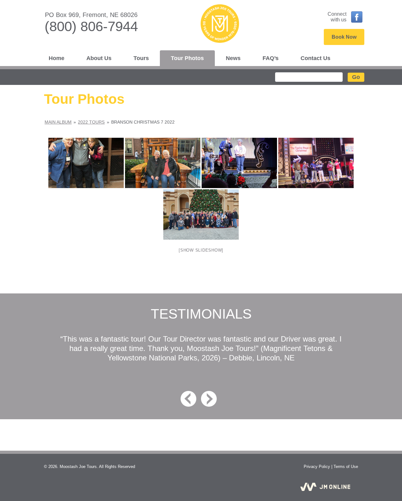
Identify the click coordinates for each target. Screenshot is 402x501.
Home (56, 58)
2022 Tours (91, 122)
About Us (98, 58)
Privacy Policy (317, 466)
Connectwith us (337, 16)
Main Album (58, 122)
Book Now (344, 37)
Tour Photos (187, 58)
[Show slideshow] (201, 250)
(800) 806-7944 (91, 26)
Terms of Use (346, 466)
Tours (141, 58)
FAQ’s (271, 58)
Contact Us (315, 58)
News (233, 58)
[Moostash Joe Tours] (201, 25)
